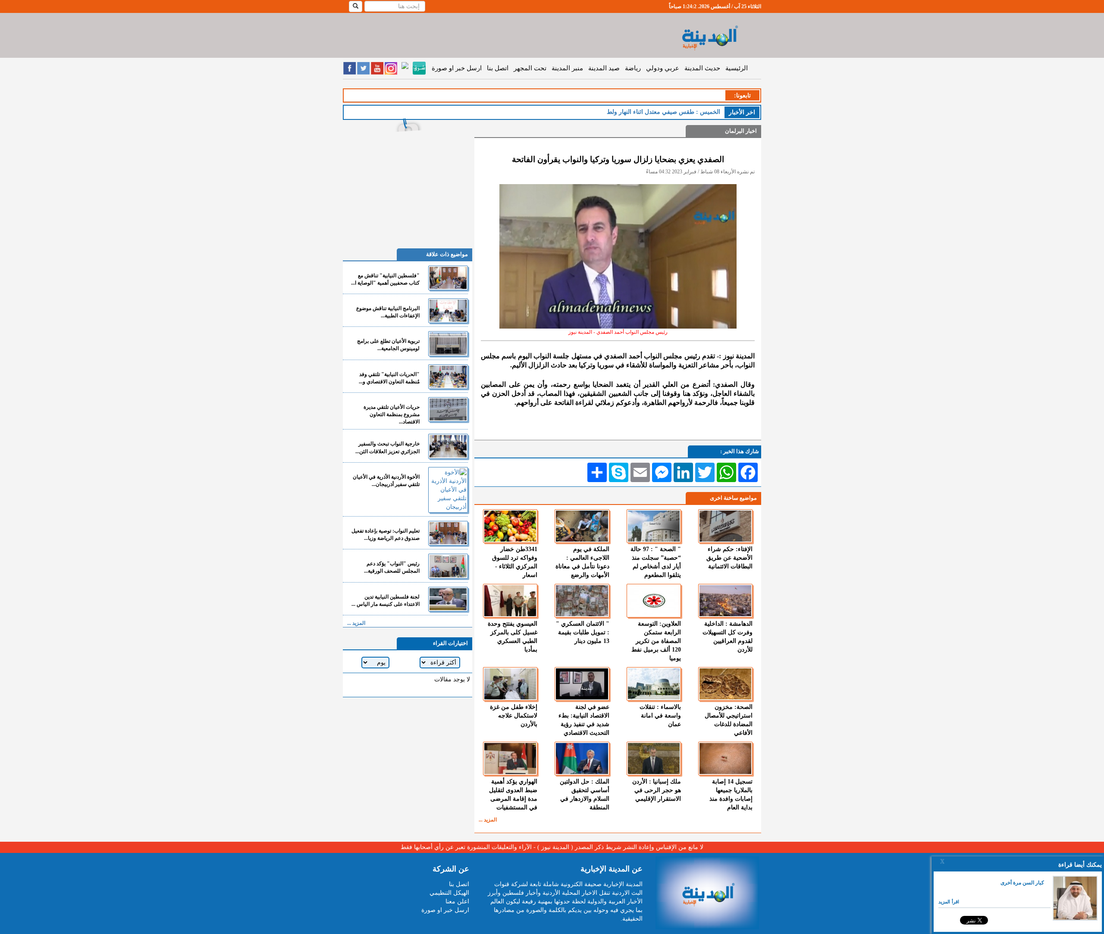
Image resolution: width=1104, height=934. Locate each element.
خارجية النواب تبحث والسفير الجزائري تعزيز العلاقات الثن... (387, 447)
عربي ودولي (662, 68)
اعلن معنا (457, 901)
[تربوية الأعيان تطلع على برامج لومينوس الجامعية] (448, 343)
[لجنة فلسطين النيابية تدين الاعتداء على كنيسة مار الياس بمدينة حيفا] (448, 599)
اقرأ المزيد (948, 901)
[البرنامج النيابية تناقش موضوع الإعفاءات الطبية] (448, 310)
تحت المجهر (530, 68)
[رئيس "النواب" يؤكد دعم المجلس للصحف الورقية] (448, 566)
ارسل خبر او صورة (457, 68)
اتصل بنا (497, 68)
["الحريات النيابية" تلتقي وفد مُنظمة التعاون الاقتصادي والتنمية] (448, 376)
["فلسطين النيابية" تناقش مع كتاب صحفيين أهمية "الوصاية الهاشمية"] (448, 278)
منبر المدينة (567, 68)
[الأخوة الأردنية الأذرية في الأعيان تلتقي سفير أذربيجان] (448, 490)
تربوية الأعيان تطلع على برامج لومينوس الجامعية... (388, 344)
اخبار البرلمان (741, 131)
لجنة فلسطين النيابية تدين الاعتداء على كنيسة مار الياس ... (385, 600)
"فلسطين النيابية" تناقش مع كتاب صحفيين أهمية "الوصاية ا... (385, 279)
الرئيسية (736, 68)
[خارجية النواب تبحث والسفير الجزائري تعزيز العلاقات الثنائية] (448, 446)
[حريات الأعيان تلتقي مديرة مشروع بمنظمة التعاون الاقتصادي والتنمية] (448, 409)
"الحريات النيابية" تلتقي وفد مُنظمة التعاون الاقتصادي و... (389, 378)
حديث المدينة (702, 68)
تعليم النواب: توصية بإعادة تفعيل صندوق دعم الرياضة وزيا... (385, 534)
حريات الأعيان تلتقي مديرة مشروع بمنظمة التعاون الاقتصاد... (392, 414)
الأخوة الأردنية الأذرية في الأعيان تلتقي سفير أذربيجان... (386, 480)
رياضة (633, 68)
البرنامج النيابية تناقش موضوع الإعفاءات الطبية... (388, 312)
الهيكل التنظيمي (449, 893)
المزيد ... (488, 820)
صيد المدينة (604, 68)
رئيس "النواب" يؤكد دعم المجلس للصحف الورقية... (392, 567)
